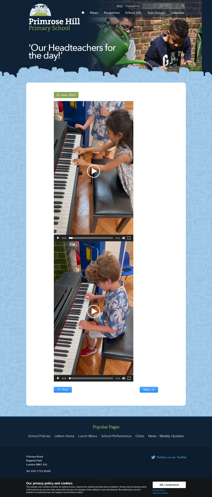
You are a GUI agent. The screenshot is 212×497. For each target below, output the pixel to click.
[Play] (58, 238)
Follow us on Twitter (172, 457)
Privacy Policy (159, 490)
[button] (93, 171)
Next (147, 389)
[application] (93, 171)
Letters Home (64, 436)
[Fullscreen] (129, 238)
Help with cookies (160, 493)
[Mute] (123, 238)
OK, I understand (169, 484)
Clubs (139, 436)
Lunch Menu (87, 436)
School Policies (39, 436)
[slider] (91, 238)
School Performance (116, 436)
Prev (64, 389)
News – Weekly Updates (166, 436)
